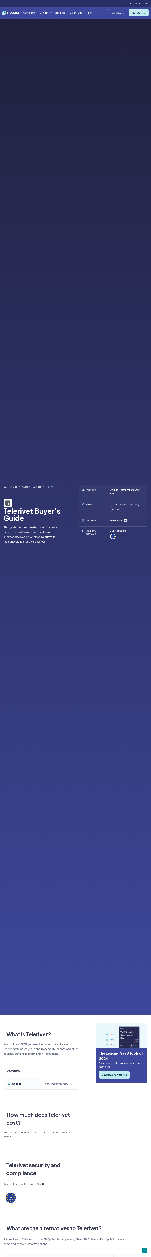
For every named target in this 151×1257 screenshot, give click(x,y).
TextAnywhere (127, 490)
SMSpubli (114, 490)
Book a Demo (117, 13)
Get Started (138, 13)
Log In (146, 3)
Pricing (90, 12)
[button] (134, 3)
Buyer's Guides (77, 12)
